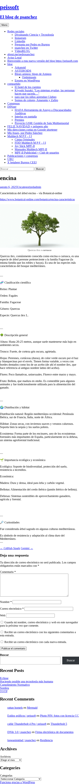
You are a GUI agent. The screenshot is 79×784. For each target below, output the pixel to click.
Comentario (8, 571)
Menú (4, 25)
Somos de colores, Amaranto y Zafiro (36, 100)
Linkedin (20, 41)
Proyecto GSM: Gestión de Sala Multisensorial (42, 123)
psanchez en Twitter (26, 47)
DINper (11, 106)
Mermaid (32, 707)
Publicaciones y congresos (22, 155)
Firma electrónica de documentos (54, 732)
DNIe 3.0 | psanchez (19, 732)
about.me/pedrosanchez (21, 54)
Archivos (5, 756)
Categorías (6, 775)
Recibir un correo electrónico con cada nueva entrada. (35, 642)
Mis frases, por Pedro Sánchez (24, 132)
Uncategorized (25, 187)
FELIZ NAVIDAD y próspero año (27, 126)
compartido (13, 83)
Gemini (27, 548)
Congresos (13, 103)
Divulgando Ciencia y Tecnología (34, 34)
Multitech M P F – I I (19, 136)
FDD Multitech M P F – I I (30, 142)
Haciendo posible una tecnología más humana (26, 681)
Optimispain (29, 77)
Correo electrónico (12, 608)
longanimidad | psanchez (21, 740)
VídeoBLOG (22, 51)
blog (9, 64)
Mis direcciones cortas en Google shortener (32, 129)
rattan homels (15, 707)
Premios (19, 119)
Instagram (20, 37)
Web (2, 615)
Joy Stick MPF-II (25, 146)
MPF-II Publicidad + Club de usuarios (37, 152)
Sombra (4, 688)
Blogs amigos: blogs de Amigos (33, 74)
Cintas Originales (25, 139)
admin (37, 187)
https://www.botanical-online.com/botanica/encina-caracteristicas (37, 199)
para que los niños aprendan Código (35, 96)
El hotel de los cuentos (28, 87)
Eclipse (4, 678)
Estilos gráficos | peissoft (21, 715)
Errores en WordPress (27, 80)
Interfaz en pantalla (26, 116)
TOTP (4, 691)
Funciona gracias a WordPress (17, 782)
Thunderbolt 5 (59, 723)
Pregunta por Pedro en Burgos (32, 44)
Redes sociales (15, 31)
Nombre (6, 601)
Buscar (4, 654)
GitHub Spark (10, 548)
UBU (10, 159)
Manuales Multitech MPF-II (31, 149)
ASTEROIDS (23, 70)
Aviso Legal (14, 57)
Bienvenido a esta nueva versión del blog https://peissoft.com (42, 60)
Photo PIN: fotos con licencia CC (59, 715)
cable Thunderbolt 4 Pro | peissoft (26, 723)
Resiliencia (46, 740)
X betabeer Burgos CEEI (22, 162)
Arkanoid (20, 67)
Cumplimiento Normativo (15, 684)
